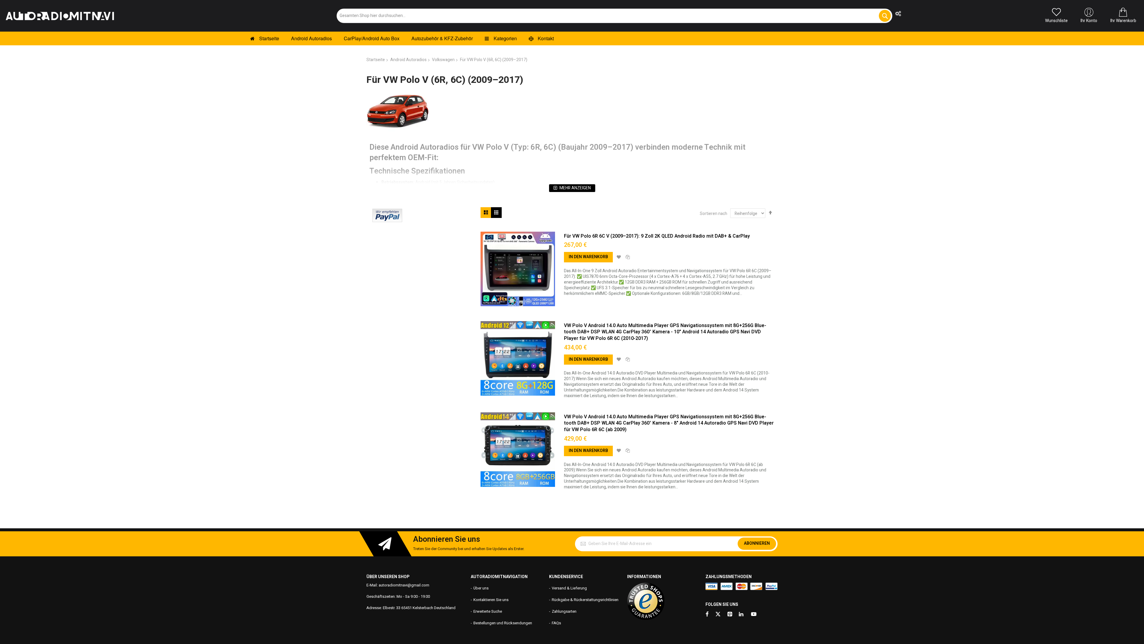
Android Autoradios (408, 60)
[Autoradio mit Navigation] (59, 15)
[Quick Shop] (517, 269)
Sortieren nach (713, 213)
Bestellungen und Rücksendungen (502, 623)
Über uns (481, 588)
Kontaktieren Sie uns (491, 600)
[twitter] (718, 614)
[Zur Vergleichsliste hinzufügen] (627, 257)
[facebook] (706, 614)
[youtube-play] (753, 614)
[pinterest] (730, 614)
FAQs (556, 623)
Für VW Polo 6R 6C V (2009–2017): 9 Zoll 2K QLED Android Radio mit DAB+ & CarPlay (657, 236)
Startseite (375, 60)
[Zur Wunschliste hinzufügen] (618, 257)
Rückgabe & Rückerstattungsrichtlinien (585, 600)
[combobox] (614, 16)
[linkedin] (741, 614)
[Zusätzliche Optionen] (387, 221)
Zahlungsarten (564, 611)
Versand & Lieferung (569, 588)
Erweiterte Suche (487, 611)
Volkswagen (443, 60)
